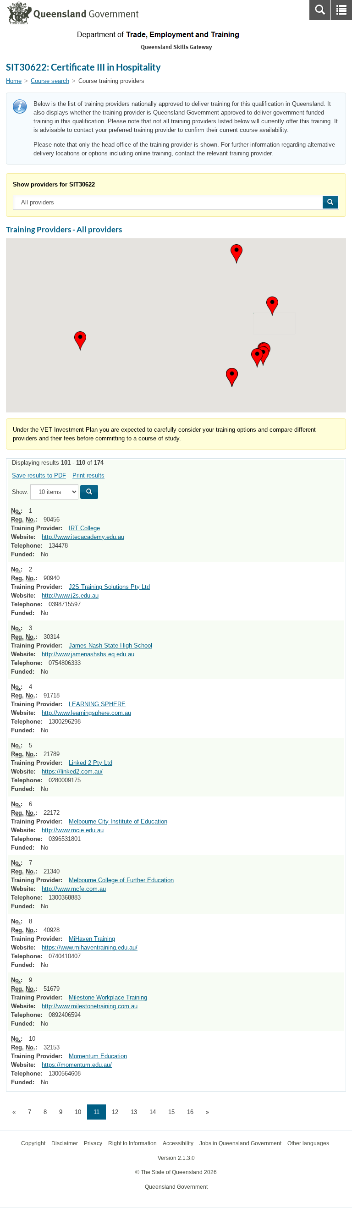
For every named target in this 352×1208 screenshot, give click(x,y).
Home (14, 80)
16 (190, 1112)
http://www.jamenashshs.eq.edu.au (88, 654)
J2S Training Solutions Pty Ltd (109, 586)
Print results (88, 475)
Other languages (308, 1143)
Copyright (33, 1143)
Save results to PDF (39, 475)
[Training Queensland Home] (176, 34)
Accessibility (178, 1143)
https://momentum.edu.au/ (77, 1064)
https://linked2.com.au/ (72, 771)
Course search (50, 80)
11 (96, 1112)
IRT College (84, 528)
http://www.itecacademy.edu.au (83, 536)
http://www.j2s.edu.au (70, 595)
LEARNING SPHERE (97, 704)
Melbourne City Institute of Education (118, 821)
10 (78, 1112)
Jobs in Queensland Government (240, 1143)
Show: (20, 492)
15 (171, 1112)
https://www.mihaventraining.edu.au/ (90, 947)
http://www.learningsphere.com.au (86, 712)
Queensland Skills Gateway (176, 47)
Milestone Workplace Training (108, 997)
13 (134, 1112)
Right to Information (132, 1143)
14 (152, 1112)
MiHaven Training (92, 938)
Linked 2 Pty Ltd (90, 762)
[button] (272, 306)
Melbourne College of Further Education (121, 880)
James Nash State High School (110, 645)
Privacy (93, 1143)
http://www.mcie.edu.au (73, 830)
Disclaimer (64, 1143)
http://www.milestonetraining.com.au (90, 1006)
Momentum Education (98, 1056)
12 (115, 1112)
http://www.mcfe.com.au (74, 888)
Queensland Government (176, 1187)
